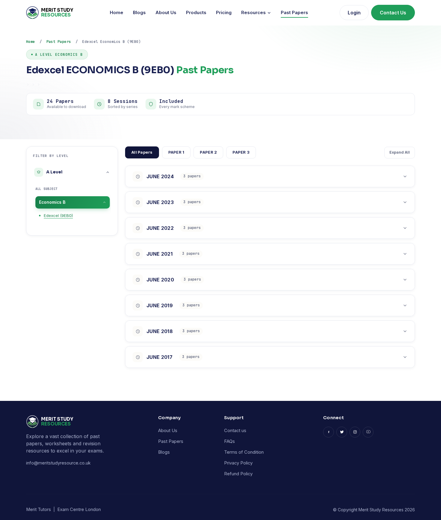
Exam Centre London (79, 509)
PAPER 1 (176, 152)
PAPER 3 (241, 152)
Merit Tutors (38, 509)
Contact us (235, 430)
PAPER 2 (208, 152)
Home (116, 12)
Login (354, 13)
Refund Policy (238, 473)
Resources (254, 12)
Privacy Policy (238, 463)
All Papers (142, 152)
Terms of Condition (244, 452)
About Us (165, 12)
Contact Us (393, 13)
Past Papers (294, 12)
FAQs (229, 441)
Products (196, 12)
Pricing (224, 12)
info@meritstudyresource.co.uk (58, 463)
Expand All (399, 152)
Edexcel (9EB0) (58, 215)
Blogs (139, 12)
